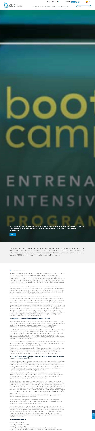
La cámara (36, 6)
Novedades (65, 6)
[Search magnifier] (89, 6)
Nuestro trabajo (45, 6)
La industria (56, 6)
